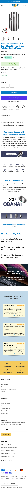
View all (14, 226)
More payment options (14, 101)
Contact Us (4, 413)
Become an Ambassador (8, 389)
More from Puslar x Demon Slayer (14, 224)
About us (4, 382)
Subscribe (6, 434)
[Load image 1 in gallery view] (14, 22)
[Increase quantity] (12, 86)
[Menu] (1, 5)
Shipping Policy (5, 401)
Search (3, 391)
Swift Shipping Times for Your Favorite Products (12, 248)
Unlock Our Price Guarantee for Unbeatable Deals (12, 256)
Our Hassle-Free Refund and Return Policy (12, 240)
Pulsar (5, 72)
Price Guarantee (6, 406)
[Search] (5, 5)
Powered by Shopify (17, 487)
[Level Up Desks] (14, 5)
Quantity (3, 82)
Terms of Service (6, 408)
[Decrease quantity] (3, 86)
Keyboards (4, 384)
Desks (3, 386)
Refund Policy (5, 403)
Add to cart (14, 92)
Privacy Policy (5, 410)
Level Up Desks (8, 487)
